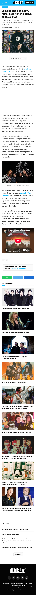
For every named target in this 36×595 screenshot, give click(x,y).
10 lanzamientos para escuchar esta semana (16, 432)
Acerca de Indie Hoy (17, 583)
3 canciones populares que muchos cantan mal (17, 547)
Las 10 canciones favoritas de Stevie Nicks (15, 332)
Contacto (28, 583)
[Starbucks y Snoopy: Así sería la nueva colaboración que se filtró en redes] (18, 471)
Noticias (4, 6)
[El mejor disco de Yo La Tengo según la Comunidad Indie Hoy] (18, 345)
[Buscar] (6, 3)
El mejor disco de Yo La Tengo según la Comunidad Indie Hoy (14, 357)
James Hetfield (25, 193)
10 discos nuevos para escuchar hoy (14, 382)
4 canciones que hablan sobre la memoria (15, 308)
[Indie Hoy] (18, 3)
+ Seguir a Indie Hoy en (17, 59)
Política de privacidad (18, 585)
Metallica (5, 260)
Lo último (5, 524)
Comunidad (29, 2)
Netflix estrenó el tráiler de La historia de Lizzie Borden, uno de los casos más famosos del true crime (17, 541)
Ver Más (18, 554)
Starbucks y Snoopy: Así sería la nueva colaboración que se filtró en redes (14, 483)
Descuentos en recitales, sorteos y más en (16, 267)
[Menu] (3, 3)
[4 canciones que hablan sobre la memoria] (18, 297)
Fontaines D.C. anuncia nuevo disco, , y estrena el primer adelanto (17, 457)
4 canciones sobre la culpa (10, 534)
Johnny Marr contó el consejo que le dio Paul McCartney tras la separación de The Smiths (16, 509)
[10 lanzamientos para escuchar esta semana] (18, 421)
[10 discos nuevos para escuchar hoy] (18, 371)
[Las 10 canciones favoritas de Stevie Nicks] (18, 321)
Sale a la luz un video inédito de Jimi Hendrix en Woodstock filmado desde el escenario (17, 407)
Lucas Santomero (7, 27)
